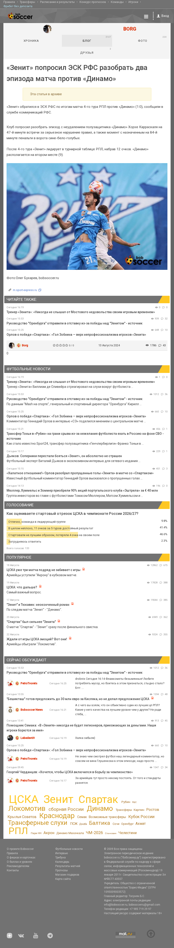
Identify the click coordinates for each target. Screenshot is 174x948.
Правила (9, 2)
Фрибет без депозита (17, 6)
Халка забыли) (85, 738)
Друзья (95, 51)
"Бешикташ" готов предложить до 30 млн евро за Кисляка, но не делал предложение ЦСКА (78, 699)
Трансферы (27, 2)
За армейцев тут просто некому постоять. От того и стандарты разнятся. (118, 780)
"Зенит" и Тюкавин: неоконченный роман (38, 604)
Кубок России (141, 816)
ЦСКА (24, 799)
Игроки (133, 2)
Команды (117, 2)
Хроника (31, 40)
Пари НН (36, 833)
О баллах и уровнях (19, 861)
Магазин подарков (67, 874)
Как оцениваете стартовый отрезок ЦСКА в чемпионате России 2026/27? (72, 513)
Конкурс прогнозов (93, 2)
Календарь (62, 861)
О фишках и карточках (21, 857)
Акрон (49, 832)
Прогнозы (61, 870)
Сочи (116, 823)
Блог (97, 39)
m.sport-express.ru (25, 290)
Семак (82, 817)
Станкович (110, 833)
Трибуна (60, 857)
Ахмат (140, 823)
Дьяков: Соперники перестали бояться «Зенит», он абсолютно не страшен (64, 456)
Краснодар (57, 816)
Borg (25, 345)
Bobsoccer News (32, 709)
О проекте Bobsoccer (20, 849)
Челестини (127, 833)
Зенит (58, 799)
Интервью (61, 853)
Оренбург (127, 823)
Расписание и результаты (57, 2)
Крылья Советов (21, 817)
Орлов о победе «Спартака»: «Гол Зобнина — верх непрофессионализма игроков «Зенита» (76, 334)
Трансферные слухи (37, 822)
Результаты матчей (67, 866)
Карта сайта (63, 879)
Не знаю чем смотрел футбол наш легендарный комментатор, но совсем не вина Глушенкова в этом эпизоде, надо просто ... (119, 759)
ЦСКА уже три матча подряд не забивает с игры (44, 570)
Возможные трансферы (107, 817)
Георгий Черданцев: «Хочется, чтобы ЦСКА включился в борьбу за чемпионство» (70, 772)
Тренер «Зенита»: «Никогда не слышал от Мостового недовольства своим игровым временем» (81, 312)
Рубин (125, 802)
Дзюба (83, 824)
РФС (134, 802)
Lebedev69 (28, 738)
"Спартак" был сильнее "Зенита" (31, 622)
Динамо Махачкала (70, 833)
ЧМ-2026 (94, 832)
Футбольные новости (69, 849)
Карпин (139, 810)
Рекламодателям (18, 866)
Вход (165, 16)
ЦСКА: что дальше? (22, 587)
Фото (152, 39)
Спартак (98, 799)
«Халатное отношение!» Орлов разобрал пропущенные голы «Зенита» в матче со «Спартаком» (80, 473)
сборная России (66, 809)
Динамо (100, 808)
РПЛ (18, 830)
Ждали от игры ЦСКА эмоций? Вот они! (37, 639)
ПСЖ (73, 824)
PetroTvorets (29, 683)
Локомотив (27, 808)
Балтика (99, 823)
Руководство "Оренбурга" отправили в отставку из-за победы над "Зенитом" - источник (75, 323)
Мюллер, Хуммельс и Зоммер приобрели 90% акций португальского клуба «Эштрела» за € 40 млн (82, 490)
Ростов (152, 809)
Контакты (13, 870)
